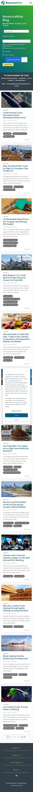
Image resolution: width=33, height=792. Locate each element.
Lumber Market (8, 626)
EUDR (3, 84)
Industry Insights (8, 357)
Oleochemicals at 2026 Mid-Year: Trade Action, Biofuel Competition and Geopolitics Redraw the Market (16, 338)
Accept (16, 415)
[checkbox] (16, 51)
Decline (17, 419)
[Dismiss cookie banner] (27, 371)
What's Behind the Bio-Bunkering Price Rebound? (15, 657)
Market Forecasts (8, 523)
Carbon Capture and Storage (11, 299)
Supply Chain (7, 133)
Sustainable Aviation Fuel (10, 243)
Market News (19, 728)
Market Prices (17, 526)
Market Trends (8, 360)
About (15, 770)
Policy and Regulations (10, 246)
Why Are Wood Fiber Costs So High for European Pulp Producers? (15, 168)
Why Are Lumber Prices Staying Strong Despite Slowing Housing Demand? (15, 608)
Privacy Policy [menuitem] (22, 783)
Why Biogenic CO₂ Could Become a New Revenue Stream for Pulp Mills (14, 277)
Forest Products (18, 187)
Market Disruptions (9, 136)
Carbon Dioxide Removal (10, 305)
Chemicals (22, 78)
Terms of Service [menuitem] (11, 783)
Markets (15, 748)
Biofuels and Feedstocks (9, 78)
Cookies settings (16, 410)
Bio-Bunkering (7, 677)
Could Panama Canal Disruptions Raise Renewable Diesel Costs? (14, 115)
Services (16, 755)
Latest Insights (16, 763)
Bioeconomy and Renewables (12, 472)
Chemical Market (19, 357)
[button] (30, 2)
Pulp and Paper (20, 80)
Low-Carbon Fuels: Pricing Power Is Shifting (15, 708)
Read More (27, 140)
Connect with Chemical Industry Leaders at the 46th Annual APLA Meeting (16, 558)
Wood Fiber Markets (9, 189)
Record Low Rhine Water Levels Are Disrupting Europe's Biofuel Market (14, 504)
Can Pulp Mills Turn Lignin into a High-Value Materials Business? (16, 448)
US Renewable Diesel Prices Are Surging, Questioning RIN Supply (16, 221)
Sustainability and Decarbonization (18, 84)
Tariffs (16, 86)
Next (22, 737)
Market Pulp (17, 467)
